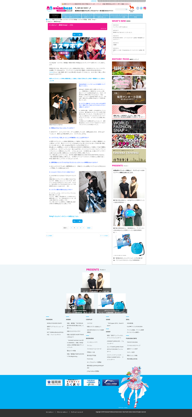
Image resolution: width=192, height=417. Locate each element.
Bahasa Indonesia (141, 1)
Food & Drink (88, 16)
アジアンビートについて (77, 412)
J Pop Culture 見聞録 (93, 371)
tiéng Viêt (133, 1)
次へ (80, 35)
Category (55, 16)
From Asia (90, 359)
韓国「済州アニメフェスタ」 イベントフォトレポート (115, 337)
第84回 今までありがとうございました (122, 32)
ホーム (49, 19)
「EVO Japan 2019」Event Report (115, 324)
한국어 (104, 1)
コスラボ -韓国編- (72, 19)
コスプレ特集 (59, 19)
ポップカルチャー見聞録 (94, 362)
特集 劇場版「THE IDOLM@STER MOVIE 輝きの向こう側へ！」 (75, 325)
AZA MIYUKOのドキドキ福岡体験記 (95, 331)
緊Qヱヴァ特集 (71, 351)
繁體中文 (116, 1)
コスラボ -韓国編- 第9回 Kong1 (87, 19)
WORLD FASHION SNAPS (54, 323)
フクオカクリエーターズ (94, 349)
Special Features (135, 16)
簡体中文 (110, 1)
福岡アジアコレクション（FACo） (55, 328)
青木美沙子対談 (91, 355)
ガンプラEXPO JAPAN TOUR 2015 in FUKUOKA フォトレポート (115, 349)
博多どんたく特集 (132, 355)
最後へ (89, 228)
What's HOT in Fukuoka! (71, 16)
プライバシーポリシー (62, 412)
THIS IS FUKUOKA (132, 342)
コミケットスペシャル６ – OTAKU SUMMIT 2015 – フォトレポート (115, 357)
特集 (53, 19)
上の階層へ (50, 235)
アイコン (89, 345)
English (121, 1)
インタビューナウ (92, 342)
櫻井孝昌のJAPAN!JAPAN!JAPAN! (95, 367)
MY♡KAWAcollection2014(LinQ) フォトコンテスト (55, 333)
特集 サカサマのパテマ (73, 331)
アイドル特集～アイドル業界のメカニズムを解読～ (135, 331)
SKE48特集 (130, 323)
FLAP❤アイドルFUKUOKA (134, 326)
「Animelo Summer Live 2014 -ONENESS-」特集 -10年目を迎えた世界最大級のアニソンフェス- (75, 343)
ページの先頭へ (105, 235)
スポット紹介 (131, 352)
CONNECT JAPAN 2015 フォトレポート (115, 342)
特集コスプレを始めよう (94, 326)
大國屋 (114, 44)
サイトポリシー (50, 412)
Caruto (51, 72)
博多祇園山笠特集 (132, 359)
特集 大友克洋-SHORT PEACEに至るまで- (75, 336)
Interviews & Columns (119, 16)
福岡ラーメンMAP (132, 349)
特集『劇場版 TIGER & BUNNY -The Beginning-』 (75, 355)
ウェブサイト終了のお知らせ (120, 27)
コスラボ (65, 19)
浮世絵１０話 (91, 352)
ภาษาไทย (127, 1)
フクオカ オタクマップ (133, 345)
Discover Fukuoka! (102, 16)
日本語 (99, 1)
